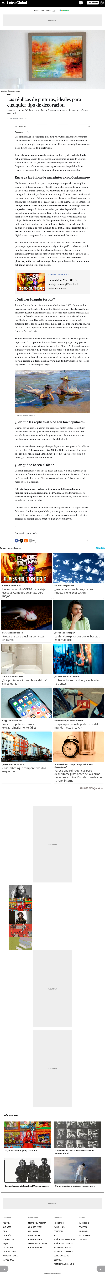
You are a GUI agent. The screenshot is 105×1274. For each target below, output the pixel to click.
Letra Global (34, 1235)
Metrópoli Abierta (37, 1223)
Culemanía (33, 1231)
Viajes (5, 1243)
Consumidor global (38, 1243)
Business (7, 1227)
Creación (7, 1235)
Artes (9, 94)
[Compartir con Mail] (31, 540)
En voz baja (8, 1260)
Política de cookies (63, 1243)
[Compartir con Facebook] (17, 540)
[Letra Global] (43, 2)
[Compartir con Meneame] (26, 540)
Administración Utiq (64, 1264)
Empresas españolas (64, 1251)
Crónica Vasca (35, 1227)
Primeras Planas (11, 1256)
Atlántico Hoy (35, 1239)
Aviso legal (59, 1227)
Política (6, 1223)
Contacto (59, 1231)
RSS (55, 1235)
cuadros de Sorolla (24, 316)
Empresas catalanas (64, 1247)
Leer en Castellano (7, 6)
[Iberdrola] (64, 11)
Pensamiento (9, 1239)
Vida (5, 1231)
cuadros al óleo (51, 201)
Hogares (22, 127)
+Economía (8, 1247)
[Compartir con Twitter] (21, 541)
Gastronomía (9, 1251)
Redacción (19, 132)
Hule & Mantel (35, 1247)
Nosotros (59, 1223)
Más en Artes (11, 1115)
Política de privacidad (64, 1239)
